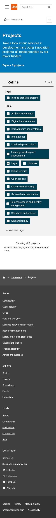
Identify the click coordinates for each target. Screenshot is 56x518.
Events (5, 391)
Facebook (11, 482)
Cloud (5, 313)
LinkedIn (11, 470)
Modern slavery (32, 504)
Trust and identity (11, 349)
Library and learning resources (17, 337)
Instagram (12, 476)
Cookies (6, 504)
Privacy (17, 504)
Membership (8, 421)
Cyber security (9, 307)
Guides (5, 373)
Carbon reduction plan (13, 510)
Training (6, 379)
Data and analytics (11, 318)
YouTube (11, 488)
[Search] (49, 7)
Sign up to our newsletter (14, 464)
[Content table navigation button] (7, 7)
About (5, 415)
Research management (14, 331)
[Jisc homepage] (14, 7)
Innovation (17, 19)
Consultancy (8, 385)
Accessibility (34, 510)
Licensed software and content (17, 324)
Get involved (8, 427)
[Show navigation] (49, 20)
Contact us (7, 458)
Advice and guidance (12, 355)
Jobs (4, 439)
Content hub (8, 433)
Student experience (12, 343)
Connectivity (8, 301)
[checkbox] (22, 98)
